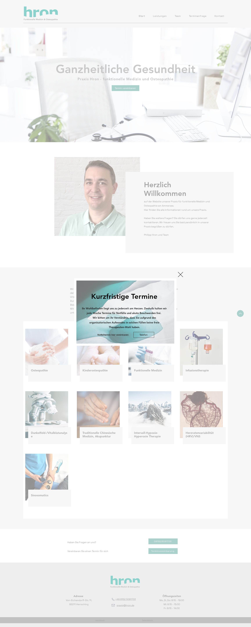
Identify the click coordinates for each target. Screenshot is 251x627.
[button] (180, 274)
